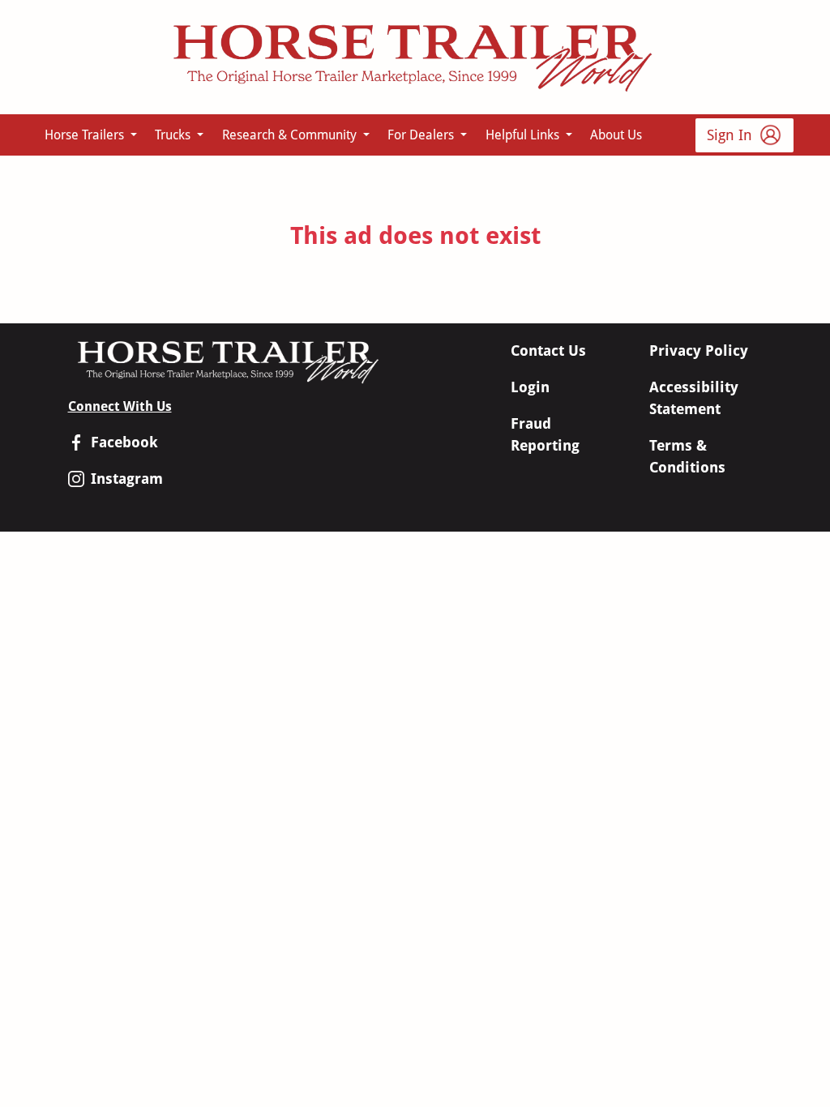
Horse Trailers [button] (86, 135)
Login (530, 386)
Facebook (124, 442)
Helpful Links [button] (524, 135)
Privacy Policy (698, 350)
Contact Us (548, 350)
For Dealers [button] (422, 135)
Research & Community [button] (291, 135)
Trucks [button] (174, 135)
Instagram (127, 478)
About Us (616, 135)
